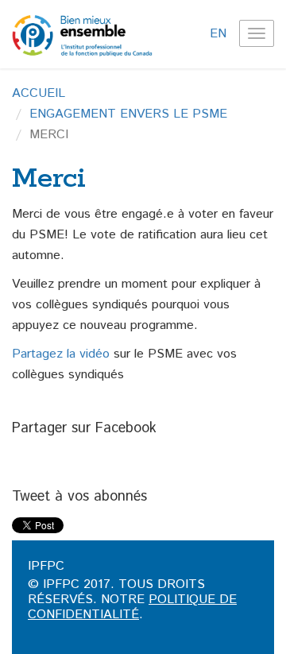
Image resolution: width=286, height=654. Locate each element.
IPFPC (46, 566)
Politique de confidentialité (132, 607)
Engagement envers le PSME (128, 114)
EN (218, 34)
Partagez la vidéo (61, 354)
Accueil (38, 93)
